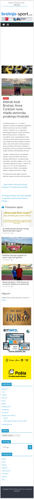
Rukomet (4, 398)
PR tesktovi (5, 412)
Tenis (3, 392)
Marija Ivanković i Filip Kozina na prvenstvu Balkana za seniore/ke (15, 283)
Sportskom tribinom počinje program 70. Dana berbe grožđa (15, 185)
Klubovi (5, 418)
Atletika (6, 98)
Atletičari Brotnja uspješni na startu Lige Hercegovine (14, 256)
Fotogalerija (5, 409)
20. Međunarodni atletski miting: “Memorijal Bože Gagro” (15, 230)
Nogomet (4, 389)
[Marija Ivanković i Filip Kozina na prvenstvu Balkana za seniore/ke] (17, 265)
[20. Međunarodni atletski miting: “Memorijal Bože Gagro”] (17, 212)
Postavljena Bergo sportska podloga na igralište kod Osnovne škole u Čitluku (16, 198)
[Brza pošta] (17, 70)
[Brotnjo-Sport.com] (4, 25)
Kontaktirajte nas (7, 424)
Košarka (4, 395)
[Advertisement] (17, 47)
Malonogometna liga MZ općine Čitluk (15, 421)
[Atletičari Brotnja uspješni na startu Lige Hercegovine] (17, 238)
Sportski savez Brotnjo (8, 415)
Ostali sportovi (6, 407)
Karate (4, 401)
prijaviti (4, 300)
